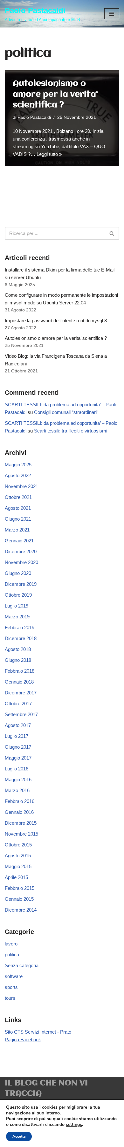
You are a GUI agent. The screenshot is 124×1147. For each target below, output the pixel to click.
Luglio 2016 (16, 768)
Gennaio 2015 (19, 899)
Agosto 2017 (18, 725)
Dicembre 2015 (21, 823)
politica (12, 954)
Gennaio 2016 (19, 812)
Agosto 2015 (18, 855)
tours (10, 998)
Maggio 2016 (18, 779)
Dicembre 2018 (21, 638)
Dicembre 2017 (21, 692)
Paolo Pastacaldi (34, 117)
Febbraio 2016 (19, 801)
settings (74, 1125)
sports (11, 987)
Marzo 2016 (17, 790)
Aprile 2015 (16, 877)
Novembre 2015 (21, 834)
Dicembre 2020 (21, 551)
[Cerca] (112, 233)
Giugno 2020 (18, 573)
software (14, 976)
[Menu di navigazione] (111, 13)
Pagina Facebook (23, 1039)
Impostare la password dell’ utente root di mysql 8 (56, 320)
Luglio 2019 (16, 605)
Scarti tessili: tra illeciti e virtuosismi (70, 430)
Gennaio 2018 (19, 681)
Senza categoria (21, 965)
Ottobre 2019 (18, 595)
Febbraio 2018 (19, 671)
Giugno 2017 (18, 747)
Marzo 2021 (17, 529)
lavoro (11, 943)
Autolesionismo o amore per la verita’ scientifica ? (55, 94)
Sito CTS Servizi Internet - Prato (38, 1032)
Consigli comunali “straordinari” (66, 412)
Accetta (18, 1136)
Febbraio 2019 (19, 627)
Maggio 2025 (18, 464)
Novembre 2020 (21, 562)
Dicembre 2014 (21, 910)
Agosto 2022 (18, 475)
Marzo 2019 (17, 616)
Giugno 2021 (18, 519)
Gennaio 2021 (19, 540)
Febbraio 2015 (19, 888)
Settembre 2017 (21, 714)
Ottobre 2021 (18, 497)
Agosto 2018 (18, 649)
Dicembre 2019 (21, 584)
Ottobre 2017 (18, 703)
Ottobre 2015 (18, 844)
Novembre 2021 (21, 486)
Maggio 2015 (18, 866)
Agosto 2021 (18, 508)
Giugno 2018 (18, 660)
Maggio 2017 (18, 758)
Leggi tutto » (49, 154)
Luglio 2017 (16, 736)
